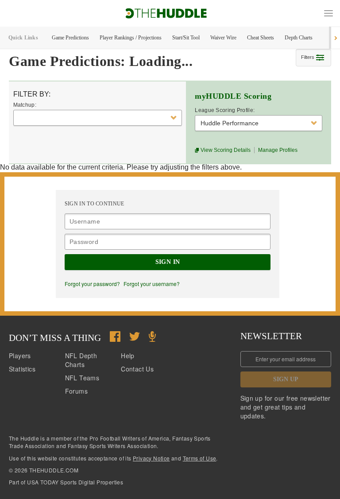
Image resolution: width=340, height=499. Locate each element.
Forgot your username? (152, 283)
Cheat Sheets (260, 38)
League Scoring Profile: (225, 110)
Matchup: (24, 105)
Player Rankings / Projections (131, 38)
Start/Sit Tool (186, 38)
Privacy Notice (151, 458)
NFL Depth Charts (81, 360)
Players (20, 355)
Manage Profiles (278, 150)
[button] (328, 13)
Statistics (22, 368)
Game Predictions (70, 38)
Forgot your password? (92, 283)
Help (128, 355)
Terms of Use (199, 458)
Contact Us (137, 368)
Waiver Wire (223, 38)
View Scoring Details (225, 150)
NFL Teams (82, 377)
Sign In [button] (167, 262)
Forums (76, 391)
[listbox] (97, 118)
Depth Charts (299, 38)
